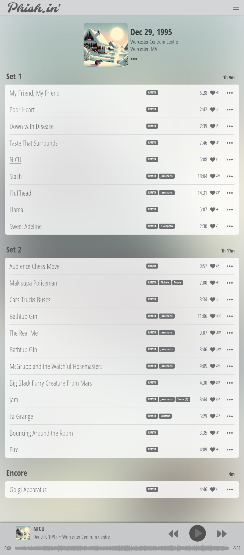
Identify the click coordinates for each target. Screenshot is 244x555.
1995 (164, 32)
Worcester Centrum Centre (86, 537)
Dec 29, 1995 (45, 537)
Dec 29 (141, 32)
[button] (236, 8)
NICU (39, 529)
